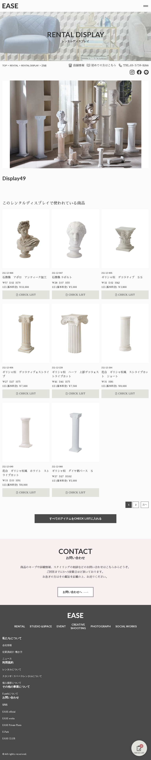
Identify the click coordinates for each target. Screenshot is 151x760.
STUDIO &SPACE (41, 626)
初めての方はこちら (103, 65)
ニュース (7, 658)
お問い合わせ (10, 697)
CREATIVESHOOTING (78, 626)
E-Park (5, 731)
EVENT (61, 626)
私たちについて (12, 638)
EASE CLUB (8, 738)
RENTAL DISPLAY (30, 65)
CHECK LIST (27, 295)
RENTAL (14, 65)
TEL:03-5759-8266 (136, 65)
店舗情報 (78, 65)
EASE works (8, 718)
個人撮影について (11, 682)
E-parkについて (10, 693)
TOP (4, 65)
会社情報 (7, 645)
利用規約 (7, 662)
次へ (144, 505)
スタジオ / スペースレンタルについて (22, 676)
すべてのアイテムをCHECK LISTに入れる (75, 518)
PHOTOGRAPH (101, 626)
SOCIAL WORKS (126, 626)
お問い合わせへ (72, 592)
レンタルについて (11, 669)
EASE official (8, 711)
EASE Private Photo (11, 725)
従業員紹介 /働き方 (12, 652)
